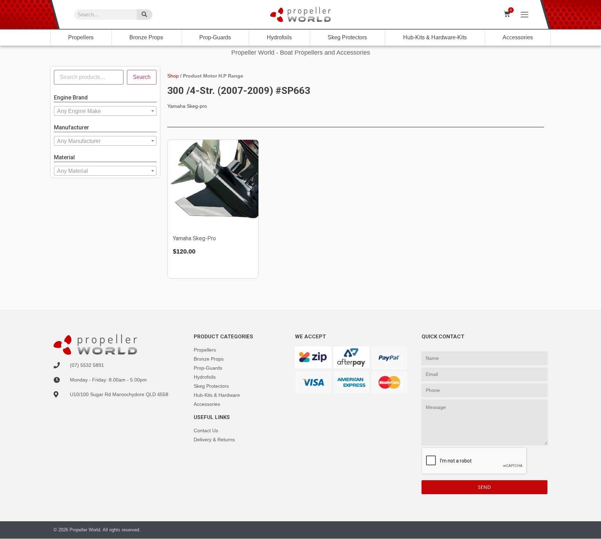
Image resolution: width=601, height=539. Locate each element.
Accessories (518, 37)
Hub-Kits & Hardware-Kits (435, 37)
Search (142, 77)
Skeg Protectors (347, 37)
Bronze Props (146, 37)
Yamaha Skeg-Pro (194, 238)
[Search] (144, 14)
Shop (173, 76)
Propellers (81, 37)
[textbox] (105, 111)
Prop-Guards (215, 37)
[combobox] (105, 111)
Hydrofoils (279, 37)
